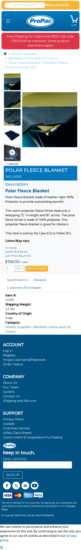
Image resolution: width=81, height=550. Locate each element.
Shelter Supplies (24, 54)
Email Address (15, 459)
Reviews (40, 280)
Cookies (9, 424)
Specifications (17, 280)
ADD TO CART (36, 268)
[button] (8, 21)
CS (19, 268)
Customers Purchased (24, 287)
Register (9, 355)
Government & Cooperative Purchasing (32, 437)
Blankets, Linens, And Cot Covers (32, 58)
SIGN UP (12, 475)
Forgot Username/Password (24, 360)
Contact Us (11, 396)
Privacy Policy (13, 419)
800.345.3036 (57, 5)
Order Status (13, 364)
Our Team (10, 387)
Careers (9, 392)
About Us (10, 383)
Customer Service (16, 428)
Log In (7, 351)
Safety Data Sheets (17, 433)
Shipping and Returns (19, 401)
